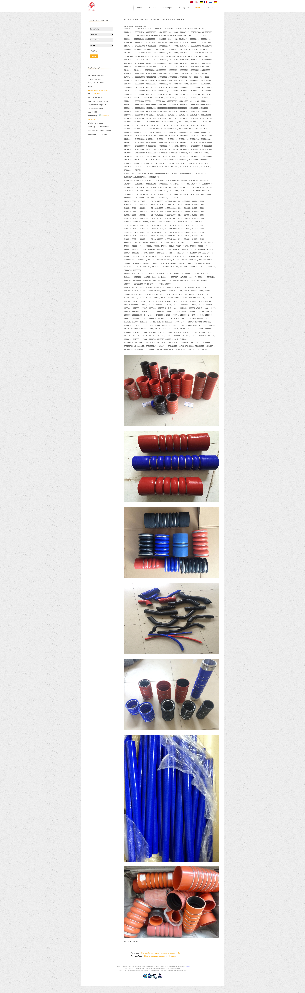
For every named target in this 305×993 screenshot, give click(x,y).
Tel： (90, 75)
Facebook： (93, 134)
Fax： (90, 83)
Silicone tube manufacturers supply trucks (160, 956)
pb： (89, 112)
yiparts (188, 966)
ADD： (90, 101)
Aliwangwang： (93, 116)
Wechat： (91, 123)
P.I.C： (90, 97)
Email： (90, 86)
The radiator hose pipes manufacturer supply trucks (160, 953)
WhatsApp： (92, 127)
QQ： (90, 94)
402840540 (96, 94)
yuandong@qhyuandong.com (97, 90)
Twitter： (91, 130)
